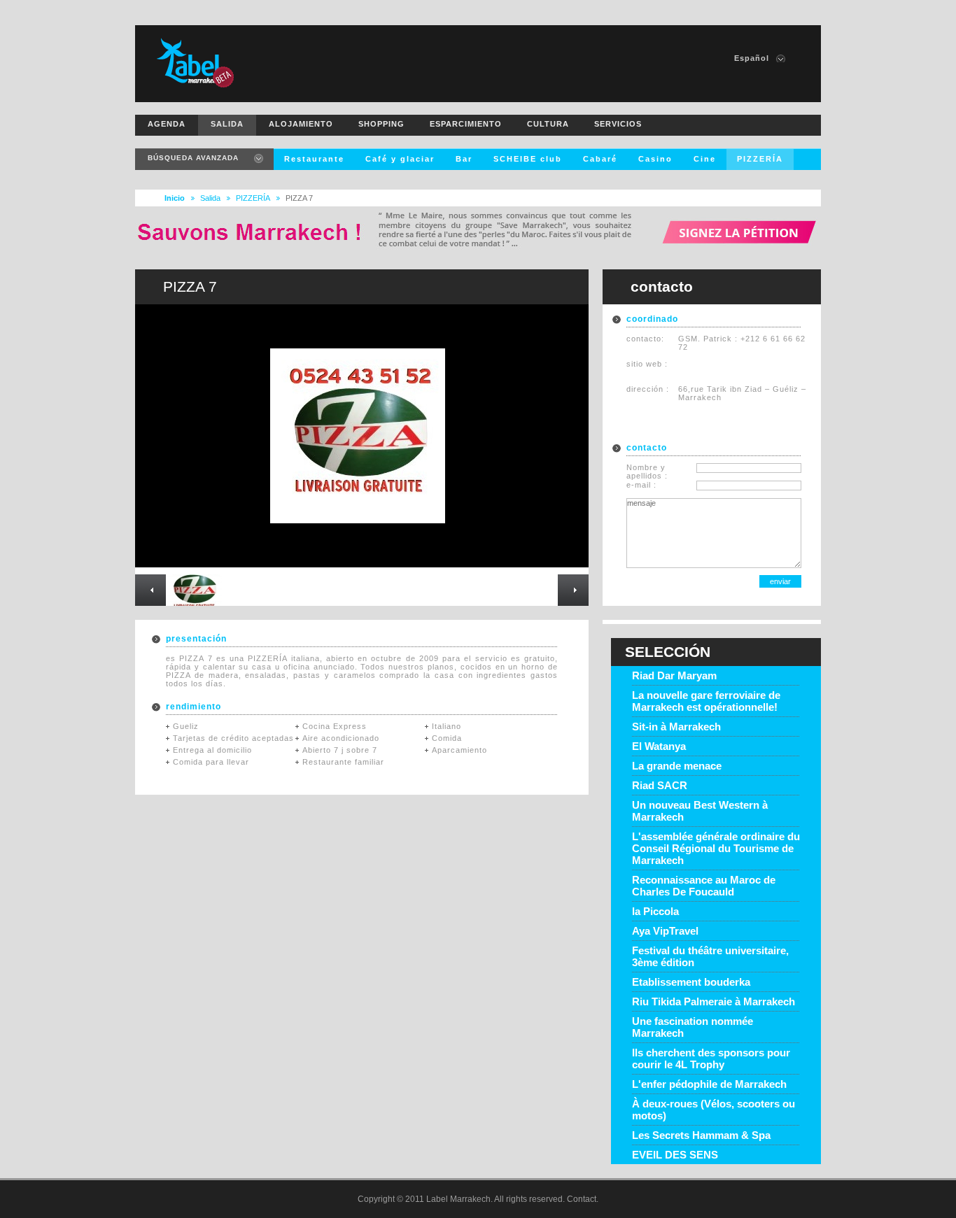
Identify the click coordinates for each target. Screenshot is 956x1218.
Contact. (582, 1199)
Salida (210, 198)
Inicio (174, 198)
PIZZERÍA (253, 198)
